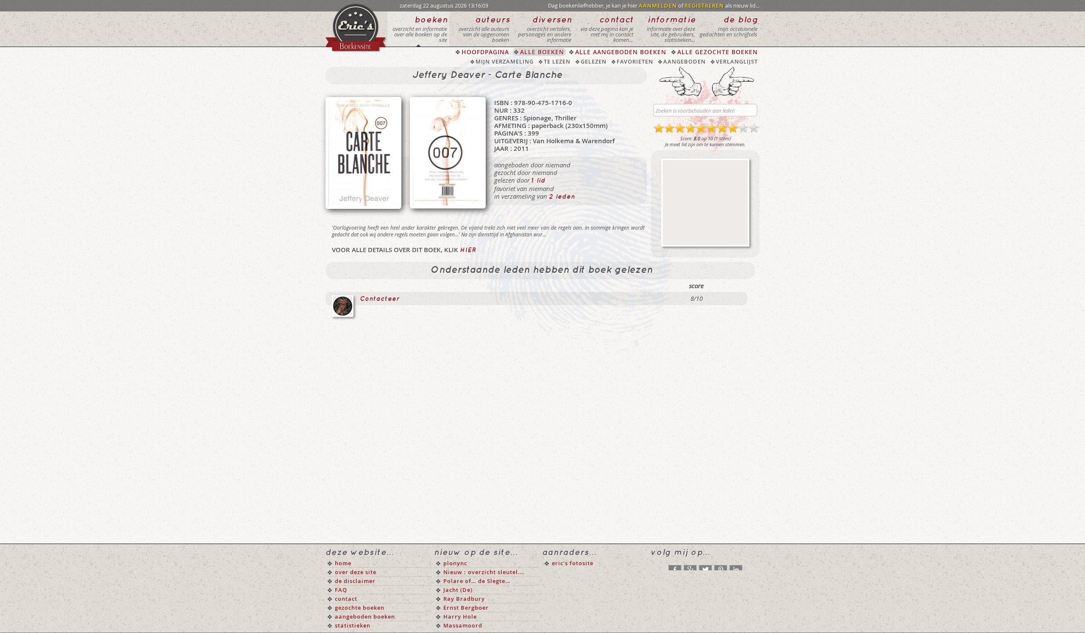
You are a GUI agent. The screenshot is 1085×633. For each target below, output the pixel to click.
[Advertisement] (705, 202)
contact (346, 598)
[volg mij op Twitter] (705, 565)
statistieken (352, 625)
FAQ (341, 590)
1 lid (538, 181)
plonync (455, 563)
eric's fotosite (572, 563)
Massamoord (462, 625)
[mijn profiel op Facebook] (675, 565)
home (343, 563)
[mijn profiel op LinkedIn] (736, 565)
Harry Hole (460, 616)
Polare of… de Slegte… (476, 581)
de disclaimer (355, 581)
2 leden (562, 197)
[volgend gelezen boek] (733, 81)
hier (468, 250)
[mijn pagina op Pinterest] (720, 565)
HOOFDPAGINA (485, 52)
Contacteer (380, 299)
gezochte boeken (359, 607)
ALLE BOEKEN (542, 52)
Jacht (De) (458, 590)
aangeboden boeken (365, 616)
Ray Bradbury (464, 598)
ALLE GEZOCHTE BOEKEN (717, 52)
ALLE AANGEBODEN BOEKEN (620, 52)
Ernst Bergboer (466, 607)
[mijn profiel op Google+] (690, 565)
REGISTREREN (704, 5)
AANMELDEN (658, 5)
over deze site (355, 572)
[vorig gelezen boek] (680, 81)
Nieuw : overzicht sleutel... (483, 572)
